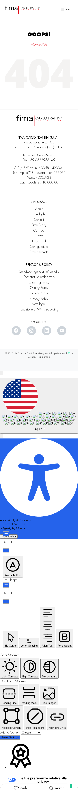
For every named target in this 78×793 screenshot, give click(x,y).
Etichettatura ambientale (39, 277)
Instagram (31, 330)
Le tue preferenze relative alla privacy (43, 779)
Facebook (16, 330)
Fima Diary (39, 225)
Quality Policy (39, 287)
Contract (39, 230)
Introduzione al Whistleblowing (39, 309)
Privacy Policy (39, 298)
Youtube (61, 330)
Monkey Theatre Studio (39, 357)
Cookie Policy (39, 293)
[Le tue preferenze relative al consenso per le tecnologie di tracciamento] (71, 786)
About (39, 209)
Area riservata (39, 252)
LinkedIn (46, 330)
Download (39, 241)
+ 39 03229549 (40, 155)
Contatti (39, 219)
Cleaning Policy (39, 282)
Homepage (39, 44)
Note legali (39, 304)
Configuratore (39, 246)
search (59, 788)
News (39, 236)
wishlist (25, 788)
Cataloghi (39, 214)
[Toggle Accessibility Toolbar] (1, 373)
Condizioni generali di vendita (39, 271)
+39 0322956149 (41, 160)
